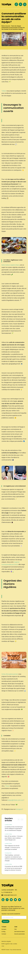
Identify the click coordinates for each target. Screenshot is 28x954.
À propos (4, 929)
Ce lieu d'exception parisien (10, 674)
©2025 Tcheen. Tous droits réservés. (11, 949)
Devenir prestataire (19, 934)
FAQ (15, 929)
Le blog (3, 931)
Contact (4, 934)
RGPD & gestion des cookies (9, 944)
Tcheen (4, 91)
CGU (3, 946)
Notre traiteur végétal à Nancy (11, 265)
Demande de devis (19, 931)
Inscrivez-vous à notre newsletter (11, 914)
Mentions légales (6, 941)
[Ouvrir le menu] (24, 4)
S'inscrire (5, 921)
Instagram (19, 809)
